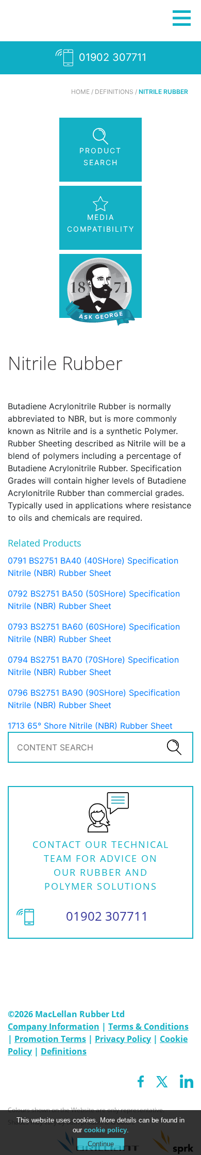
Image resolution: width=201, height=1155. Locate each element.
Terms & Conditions (148, 1026)
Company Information (53, 1026)
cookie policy (105, 1130)
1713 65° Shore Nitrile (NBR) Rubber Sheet (90, 725)
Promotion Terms (50, 1039)
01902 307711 (111, 57)
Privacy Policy (123, 1039)
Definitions (64, 1051)
